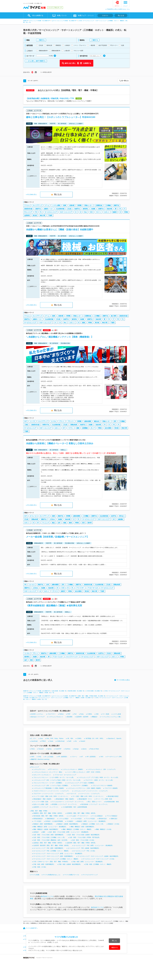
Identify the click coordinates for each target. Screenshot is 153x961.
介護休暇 (71, 205)
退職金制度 (73, 424)
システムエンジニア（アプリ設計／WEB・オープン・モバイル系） (98, 777)
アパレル (27, 205)
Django (76, 749)
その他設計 (70, 821)
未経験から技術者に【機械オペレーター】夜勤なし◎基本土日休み (59, 443)
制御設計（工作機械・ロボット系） (93, 824)
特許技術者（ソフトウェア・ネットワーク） (94, 804)
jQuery (84, 749)
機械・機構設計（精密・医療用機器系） (83, 826)
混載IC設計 (114, 818)
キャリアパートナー (72, 656)
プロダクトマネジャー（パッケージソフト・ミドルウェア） (51, 791)
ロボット (107, 212)
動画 (70, 522)
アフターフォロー (58, 656)
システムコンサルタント (55, 717)
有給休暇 (109, 209)
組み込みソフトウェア (38, 717)
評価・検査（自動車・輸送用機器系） (70, 864)
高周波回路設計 (38, 818)
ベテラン (70, 428)
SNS (91, 212)
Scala (51, 741)
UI (120, 212)
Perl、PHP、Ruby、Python (55, 738)
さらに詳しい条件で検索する (36, 61)
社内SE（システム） (37, 714)
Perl (75, 714)
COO (62, 588)
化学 (59, 522)
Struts (33, 749)
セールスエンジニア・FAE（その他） (84, 851)
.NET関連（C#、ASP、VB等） (94, 738)
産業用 (63, 591)
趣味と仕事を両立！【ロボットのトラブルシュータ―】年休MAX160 (60, 117)
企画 (47, 584)
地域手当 (77, 209)
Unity (39, 756)
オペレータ (33, 516)
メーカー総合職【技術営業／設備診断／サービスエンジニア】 (57, 536)
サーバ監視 (105, 714)
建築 (83, 322)
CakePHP (58, 749)
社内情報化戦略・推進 (112, 801)
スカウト (105, 15)
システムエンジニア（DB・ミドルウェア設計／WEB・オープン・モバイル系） (57, 780)
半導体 (126, 212)
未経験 (93, 209)
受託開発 (69, 717)
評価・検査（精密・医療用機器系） (44, 864)
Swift (69, 741)
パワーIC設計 (37, 821)
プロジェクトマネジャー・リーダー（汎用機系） (48, 783)
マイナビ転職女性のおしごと (51, 875)
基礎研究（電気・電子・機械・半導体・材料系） (48, 813)
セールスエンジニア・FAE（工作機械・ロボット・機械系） (51, 851)
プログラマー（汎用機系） (81, 785)
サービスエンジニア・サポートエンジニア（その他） (99, 859)
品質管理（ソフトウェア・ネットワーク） (46, 807)
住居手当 (113, 516)
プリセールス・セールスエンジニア (65, 775)
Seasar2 (41, 749)
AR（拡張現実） (92, 756)
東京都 (35, 215)
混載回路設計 (51, 818)
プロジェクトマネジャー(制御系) (102, 785)
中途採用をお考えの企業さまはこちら (118, 9)
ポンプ (93, 428)
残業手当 (116, 205)
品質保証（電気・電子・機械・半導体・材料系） (48, 843)
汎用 (83, 522)
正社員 (69, 209)
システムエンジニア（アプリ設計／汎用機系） (81, 783)
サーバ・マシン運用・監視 (104, 799)
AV (57, 588)
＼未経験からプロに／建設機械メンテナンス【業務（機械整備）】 (59, 337)
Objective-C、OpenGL (115, 738)
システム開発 (56, 205)
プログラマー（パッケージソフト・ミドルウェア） (48, 793)
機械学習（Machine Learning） (40, 759)
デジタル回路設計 (97, 816)
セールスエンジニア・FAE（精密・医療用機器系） (48, 848)
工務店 (26, 424)
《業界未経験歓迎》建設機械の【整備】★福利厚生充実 (54, 605)
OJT (25, 421)
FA (120, 209)
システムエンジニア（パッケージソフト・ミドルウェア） (90, 791)
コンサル (53, 421)
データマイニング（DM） (115, 756)
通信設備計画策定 (113, 796)
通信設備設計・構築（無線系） (65, 799)
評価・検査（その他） (40, 867)
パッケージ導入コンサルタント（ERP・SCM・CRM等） (84, 772)
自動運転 (120, 519)
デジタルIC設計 (77, 818)
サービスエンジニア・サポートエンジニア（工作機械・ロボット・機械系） (56, 859)
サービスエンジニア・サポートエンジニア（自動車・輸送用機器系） (98, 856)
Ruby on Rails (94, 749)
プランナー (71, 421)
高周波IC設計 (103, 818)
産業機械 (85, 428)
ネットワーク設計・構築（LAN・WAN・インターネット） (51, 796)
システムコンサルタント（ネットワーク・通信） (48, 772)
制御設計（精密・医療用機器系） (43, 824)
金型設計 (36, 832)
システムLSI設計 (63, 818)
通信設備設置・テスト (85, 799)
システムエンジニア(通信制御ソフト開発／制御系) (48, 788)
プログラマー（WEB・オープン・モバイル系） (99, 780)
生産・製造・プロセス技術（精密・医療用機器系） (48, 835)
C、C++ (33, 738)
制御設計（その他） (114, 824)
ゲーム (47, 205)
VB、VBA (70, 738)
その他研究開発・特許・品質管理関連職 (75, 807)
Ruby (82, 714)
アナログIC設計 (90, 818)
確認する (114, 947)
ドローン (98, 212)
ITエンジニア (28, 212)
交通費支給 (99, 205)
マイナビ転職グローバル (71, 875)
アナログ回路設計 (112, 816)
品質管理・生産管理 (82, 717)
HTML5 (43, 741)
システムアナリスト (39, 769)
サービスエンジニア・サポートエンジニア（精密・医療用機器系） (53, 856)
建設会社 (96, 421)
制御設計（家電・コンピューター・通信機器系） (92, 821)
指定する (42, 40)
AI (80, 212)
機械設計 (94, 717)
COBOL (89, 714)
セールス (32, 584)
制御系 (115, 212)
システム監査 (117, 714)
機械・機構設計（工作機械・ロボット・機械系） (77, 829)
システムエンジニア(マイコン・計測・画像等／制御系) (84, 788)
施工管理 (113, 316)
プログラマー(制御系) (111, 788)
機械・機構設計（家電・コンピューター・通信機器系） (50, 826)
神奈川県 (42, 215)
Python (61, 714)
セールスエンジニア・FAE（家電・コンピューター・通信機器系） (93, 845)
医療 (64, 205)
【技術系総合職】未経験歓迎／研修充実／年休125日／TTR (50, 98)
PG (36, 212)
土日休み (52, 519)
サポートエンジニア (66, 212)
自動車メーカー (48, 209)
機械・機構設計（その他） (104, 829)
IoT (82, 756)
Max (85, 212)
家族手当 (60, 516)
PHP (68, 714)
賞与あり (122, 516)
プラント (62, 421)
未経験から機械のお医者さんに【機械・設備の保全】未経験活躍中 (59, 229)
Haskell (83, 741)
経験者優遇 (87, 421)
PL (41, 212)
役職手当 (101, 209)
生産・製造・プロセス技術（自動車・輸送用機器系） (84, 835)
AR (114, 519)
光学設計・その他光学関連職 (54, 821)
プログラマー (51, 714)
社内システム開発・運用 (40, 804)
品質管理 (27, 215)
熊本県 (90, 522)
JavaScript (34, 741)
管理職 (79, 205)
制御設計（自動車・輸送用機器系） (68, 824)
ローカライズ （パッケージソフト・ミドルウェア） (84, 793)
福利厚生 (85, 209)
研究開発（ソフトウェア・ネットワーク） (65, 804)
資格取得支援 (28, 209)
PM (25, 584)
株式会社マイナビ (47, 896)
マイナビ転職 (35, 875)
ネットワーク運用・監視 (40, 801)
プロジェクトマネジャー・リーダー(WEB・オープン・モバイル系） (53, 777)
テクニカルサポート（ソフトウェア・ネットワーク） (68, 801)
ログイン (117, 5)
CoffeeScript (60, 741)
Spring (49, 749)
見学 (115, 421)
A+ (76, 212)
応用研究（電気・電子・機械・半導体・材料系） (81, 813)
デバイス (55, 591)
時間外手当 (45, 424)
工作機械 (108, 205)
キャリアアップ (37, 205)
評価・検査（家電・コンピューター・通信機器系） (88, 861)
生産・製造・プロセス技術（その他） (83, 840)
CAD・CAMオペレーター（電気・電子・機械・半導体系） (51, 861)
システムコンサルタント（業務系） (73, 769)
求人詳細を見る (32, 194)
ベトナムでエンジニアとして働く (111, 717)
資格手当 (38, 209)
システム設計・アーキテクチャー (78, 816)
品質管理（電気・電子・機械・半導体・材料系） (81, 843)
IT (124, 209)
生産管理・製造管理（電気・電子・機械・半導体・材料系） (51, 845)
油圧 (25, 660)
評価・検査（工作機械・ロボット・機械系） (98, 864)
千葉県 (50, 215)
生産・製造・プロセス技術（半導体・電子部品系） (84, 837)
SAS (101, 756)
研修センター (88, 205)
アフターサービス (92, 588)
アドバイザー (80, 588)
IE (68, 588)
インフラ (32, 421)
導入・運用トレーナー (94, 801)
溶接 (31, 660)
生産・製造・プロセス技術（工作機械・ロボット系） (49, 837)
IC (109, 424)
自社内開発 (108, 428)
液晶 (53, 522)
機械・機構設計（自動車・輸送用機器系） (46, 829)
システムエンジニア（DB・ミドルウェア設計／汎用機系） (51, 785)
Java (41, 738)
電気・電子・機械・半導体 (39, 811)
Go (76, 741)
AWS (32, 756)
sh (40, 591)
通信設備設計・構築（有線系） (42, 799)
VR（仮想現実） (63, 756)
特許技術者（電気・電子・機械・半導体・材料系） (48, 816)
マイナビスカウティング (90, 875)
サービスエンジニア (51, 212)
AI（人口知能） (49, 756)
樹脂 (64, 522)
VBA (97, 714)
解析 (44, 832)
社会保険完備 (60, 209)
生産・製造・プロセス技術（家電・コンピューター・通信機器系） (69, 832)
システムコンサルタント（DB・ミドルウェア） (102, 769)
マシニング (45, 522)
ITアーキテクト (53, 769)
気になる (121, 15)
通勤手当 (43, 519)
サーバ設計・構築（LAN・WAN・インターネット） (88, 796)
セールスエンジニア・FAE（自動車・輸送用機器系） (84, 848)
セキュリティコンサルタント (42, 775)
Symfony (67, 749)
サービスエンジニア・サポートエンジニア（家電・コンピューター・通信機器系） (58, 853)
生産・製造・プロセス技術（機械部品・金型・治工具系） (50, 840)
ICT (64, 428)
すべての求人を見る (123, 680)
